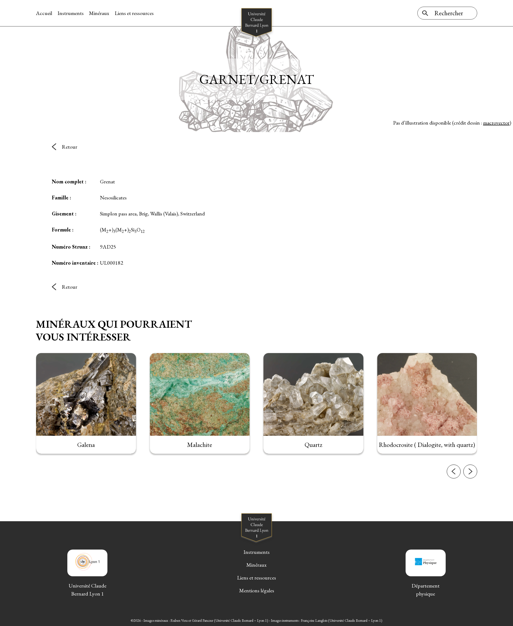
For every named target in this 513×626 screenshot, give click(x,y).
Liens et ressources (134, 13)
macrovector (496, 122)
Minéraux (99, 13)
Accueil (44, 13)
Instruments (70, 13)
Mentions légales (256, 590)
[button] (454, 471)
